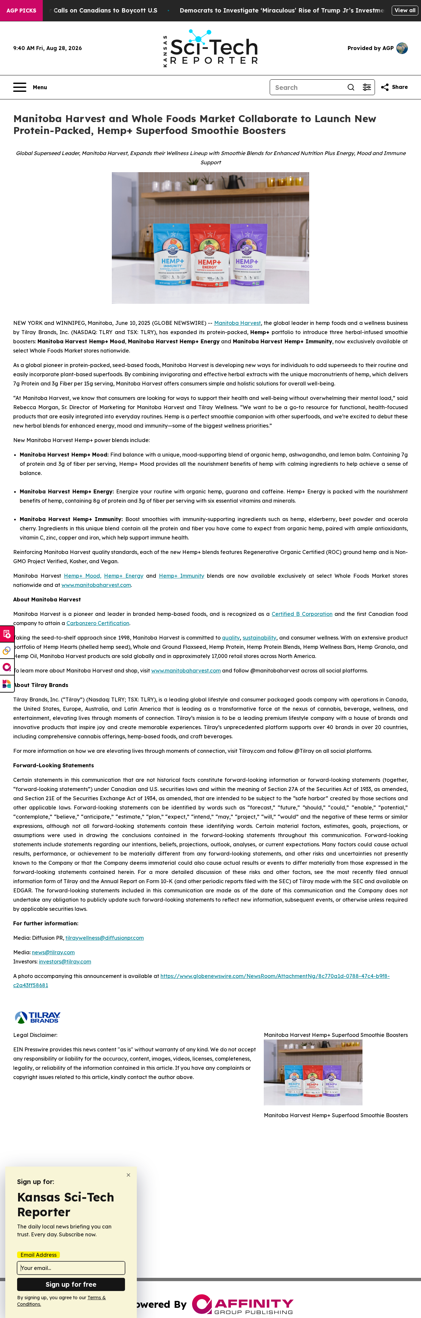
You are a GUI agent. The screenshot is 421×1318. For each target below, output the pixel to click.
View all (405, 10)
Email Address (38, 1255)
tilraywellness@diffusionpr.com (104, 938)
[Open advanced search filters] (367, 87)
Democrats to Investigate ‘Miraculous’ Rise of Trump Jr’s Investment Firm (293, 10)
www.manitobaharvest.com (96, 585)
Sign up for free (71, 1284)
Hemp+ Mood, (82, 575)
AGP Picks (21, 10)
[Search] (351, 87)
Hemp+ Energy (123, 575)
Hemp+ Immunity (181, 575)
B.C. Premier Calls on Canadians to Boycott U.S (86, 10)
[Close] (128, 1175)
